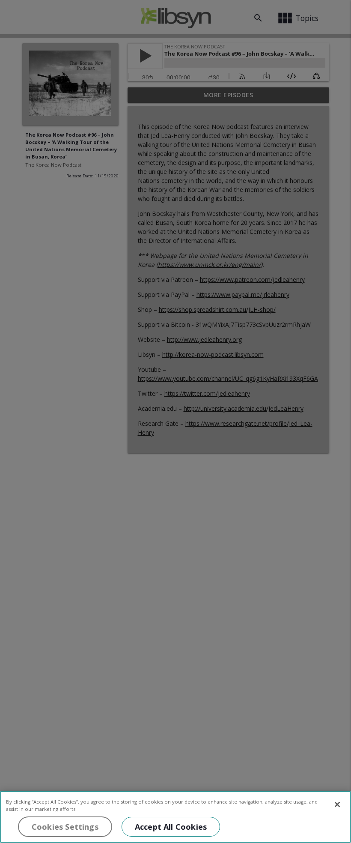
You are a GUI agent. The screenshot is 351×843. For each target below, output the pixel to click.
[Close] (337, 804)
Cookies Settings (65, 827)
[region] (175, 817)
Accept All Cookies (171, 827)
